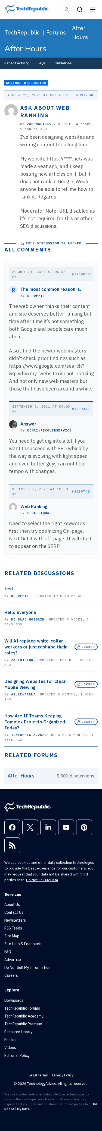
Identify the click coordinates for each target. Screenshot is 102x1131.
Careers (11, 975)
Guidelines (63, 63)
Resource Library (18, 1031)
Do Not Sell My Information (27, 967)
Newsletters (15, 920)
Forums (56, 32)
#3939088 (81, 274)
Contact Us (13, 912)
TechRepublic (22, 32)
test (8, 588)
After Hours (80, 32)
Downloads (13, 1000)
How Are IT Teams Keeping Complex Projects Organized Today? (34, 721)
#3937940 (85, 95)
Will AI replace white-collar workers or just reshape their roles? (35, 647)
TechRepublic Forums (22, 1008)
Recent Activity (16, 63)
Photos (10, 1039)
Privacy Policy (62, 1075)
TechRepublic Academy (24, 1016)
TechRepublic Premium (23, 1024)
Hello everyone (20, 612)
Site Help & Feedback (22, 943)
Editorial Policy (17, 1055)
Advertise (12, 959)
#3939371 (81, 409)
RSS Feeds (13, 928)
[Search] (80, 9)
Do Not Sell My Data (42, 880)
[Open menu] (93, 9)
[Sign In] (67, 9)
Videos (10, 1047)
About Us (12, 904)
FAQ (7, 951)
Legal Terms (38, 1075)
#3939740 (81, 491)
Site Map (11, 936)
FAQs (42, 63)
